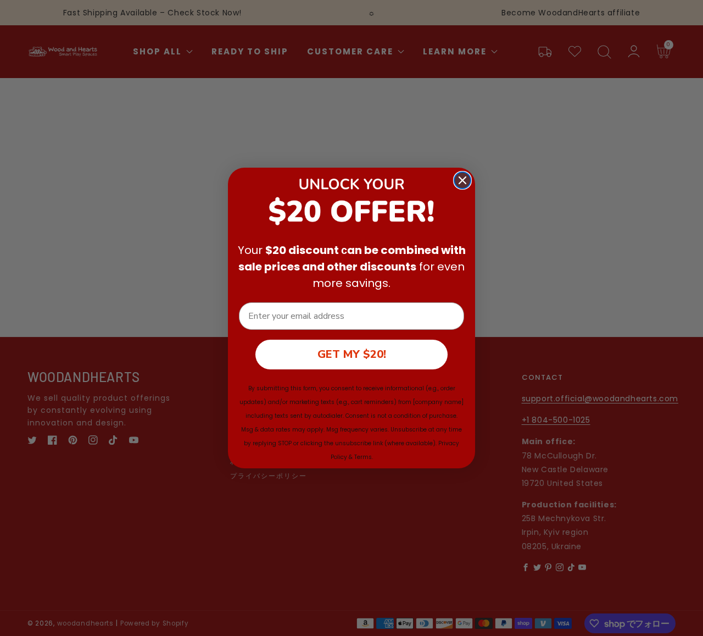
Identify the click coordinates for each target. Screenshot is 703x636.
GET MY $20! (351, 354)
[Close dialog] (462, 180)
